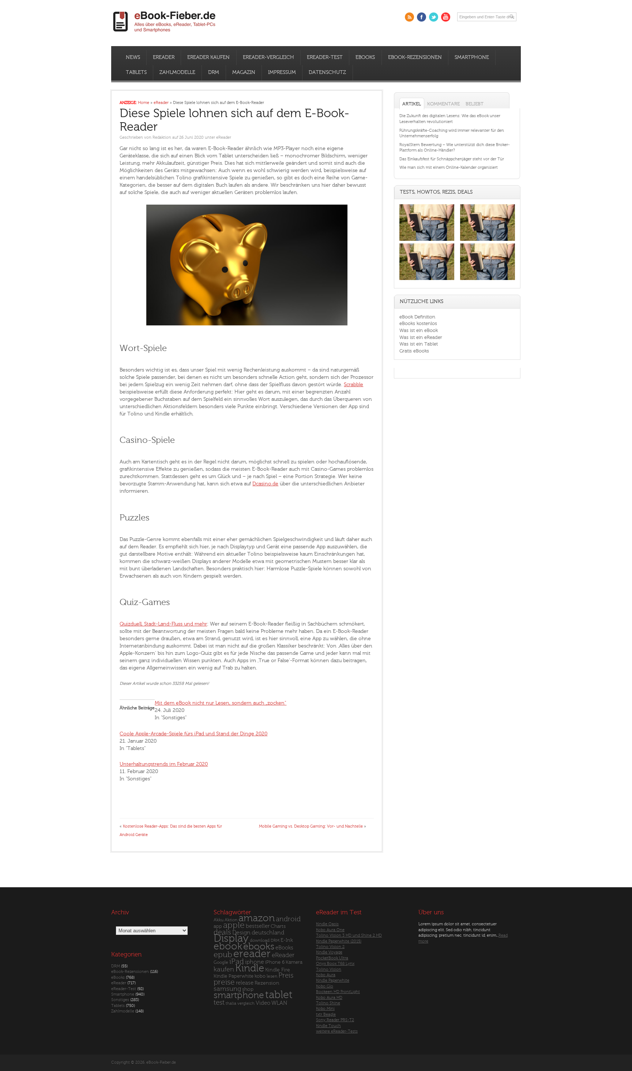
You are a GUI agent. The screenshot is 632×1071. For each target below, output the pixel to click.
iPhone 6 (275, 962)
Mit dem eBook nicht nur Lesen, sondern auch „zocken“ (220, 703)
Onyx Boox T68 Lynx (335, 963)
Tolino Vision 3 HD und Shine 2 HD (349, 935)
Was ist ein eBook (418, 330)
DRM (213, 72)
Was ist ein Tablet (418, 344)
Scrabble (353, 384)
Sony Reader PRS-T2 (335, 1020)
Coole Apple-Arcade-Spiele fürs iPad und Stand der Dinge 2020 (193, 734)
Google (221, 962)
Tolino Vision (328, 969)
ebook (228, 946)
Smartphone (472, 57)
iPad (236, 961)
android (288, 919)
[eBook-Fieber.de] (164, 33)
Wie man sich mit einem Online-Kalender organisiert (448, 167)
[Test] (426, 240)
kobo (260, 976)
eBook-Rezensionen (415, 57)
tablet (279, 995)
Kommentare (443, 104)
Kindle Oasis (327, 924)
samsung (227, 989)
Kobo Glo (324, 986)
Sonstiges (120, 999)
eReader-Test (325, 57)
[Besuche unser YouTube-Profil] (446, 17)
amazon (256, 918)
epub (223, 954)
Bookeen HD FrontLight (338, 991)
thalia (231, 1003)
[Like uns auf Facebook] (421, 17)
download (260, 940)
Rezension (267, 983)
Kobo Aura (325, 975)
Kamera (294, 962)
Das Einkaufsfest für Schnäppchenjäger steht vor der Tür (451, 159)
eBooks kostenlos (418, 323)
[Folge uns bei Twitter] (434, 17)
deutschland (268, 932)
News (133, 57)
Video (263, 1003)
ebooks (258, 946)
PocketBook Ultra (332, 958)
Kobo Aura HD (329, 997)
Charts (278, 926)
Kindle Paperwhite (233, 976)
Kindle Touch (328, 1025)
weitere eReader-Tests (337, 1031)
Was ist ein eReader (420, 337)
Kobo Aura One (330, 930)
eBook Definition (417, 317)
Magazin (243, 72)
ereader (252, 954)
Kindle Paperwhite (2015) (338, 941)
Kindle (249, 968)
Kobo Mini (325, 1008)
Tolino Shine (328, 1003)
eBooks (365, 57)
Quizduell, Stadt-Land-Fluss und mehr (163, 624)
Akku (218, 919)
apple (234, 925)
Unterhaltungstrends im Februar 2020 (164, 764)
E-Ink (287, 940)
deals (222, 932)
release (244, 983)
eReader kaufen (208, 57)
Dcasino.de (265, 484)
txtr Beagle (326, 1014)
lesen (272, 976)
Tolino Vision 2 (330, 946)
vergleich (246, 1003)
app (218, 926)
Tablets (136, 72)
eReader (163, 57)
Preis (285, 975)
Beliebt (475, 104)
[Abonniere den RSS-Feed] (409, 17)
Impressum (282, 72)
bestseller (258, 926)
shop (247, 989)
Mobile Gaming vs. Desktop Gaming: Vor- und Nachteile (311, 826)
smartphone (239, 995)
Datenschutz (327, 72)
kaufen (224, 969)
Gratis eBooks (414, 351)
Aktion (231, 920)
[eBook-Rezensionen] (426, 280)
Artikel (411, 104)
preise (224, 982)
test (219, 1003)
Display (231, 938)
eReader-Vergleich (268, 57)
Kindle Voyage (329, 952)
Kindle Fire (277, 970)
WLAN (279, 1003)
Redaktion (162, 137)
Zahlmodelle (177, 72)
